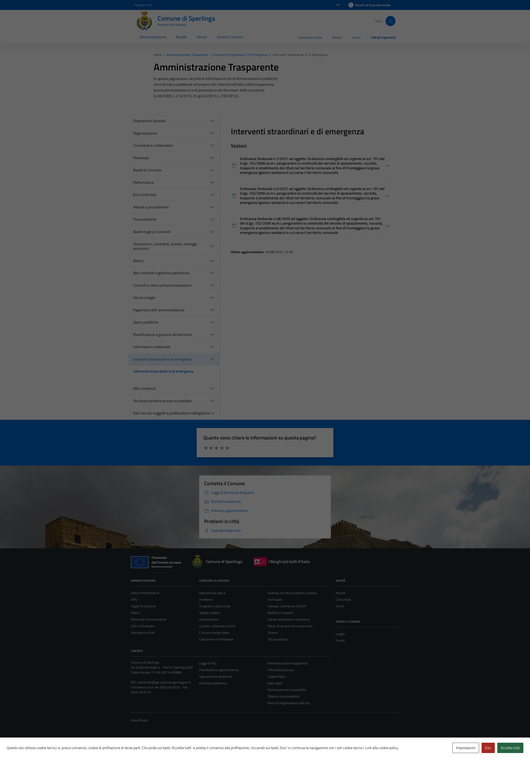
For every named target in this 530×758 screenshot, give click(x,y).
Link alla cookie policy (381, 748)
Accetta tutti (510, 748)
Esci (488, 748)
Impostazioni (466, 748)
